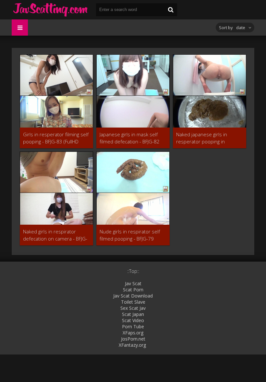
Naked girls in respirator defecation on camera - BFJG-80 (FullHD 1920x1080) (55, 235)
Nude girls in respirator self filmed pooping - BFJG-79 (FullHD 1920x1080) (130, 235)
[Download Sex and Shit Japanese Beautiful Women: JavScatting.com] (51, 9)
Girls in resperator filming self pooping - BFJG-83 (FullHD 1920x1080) (56, 138)
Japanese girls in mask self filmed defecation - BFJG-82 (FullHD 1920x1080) (130, 138)
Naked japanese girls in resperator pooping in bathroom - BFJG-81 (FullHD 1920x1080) (206, 138)
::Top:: (133, 271)
